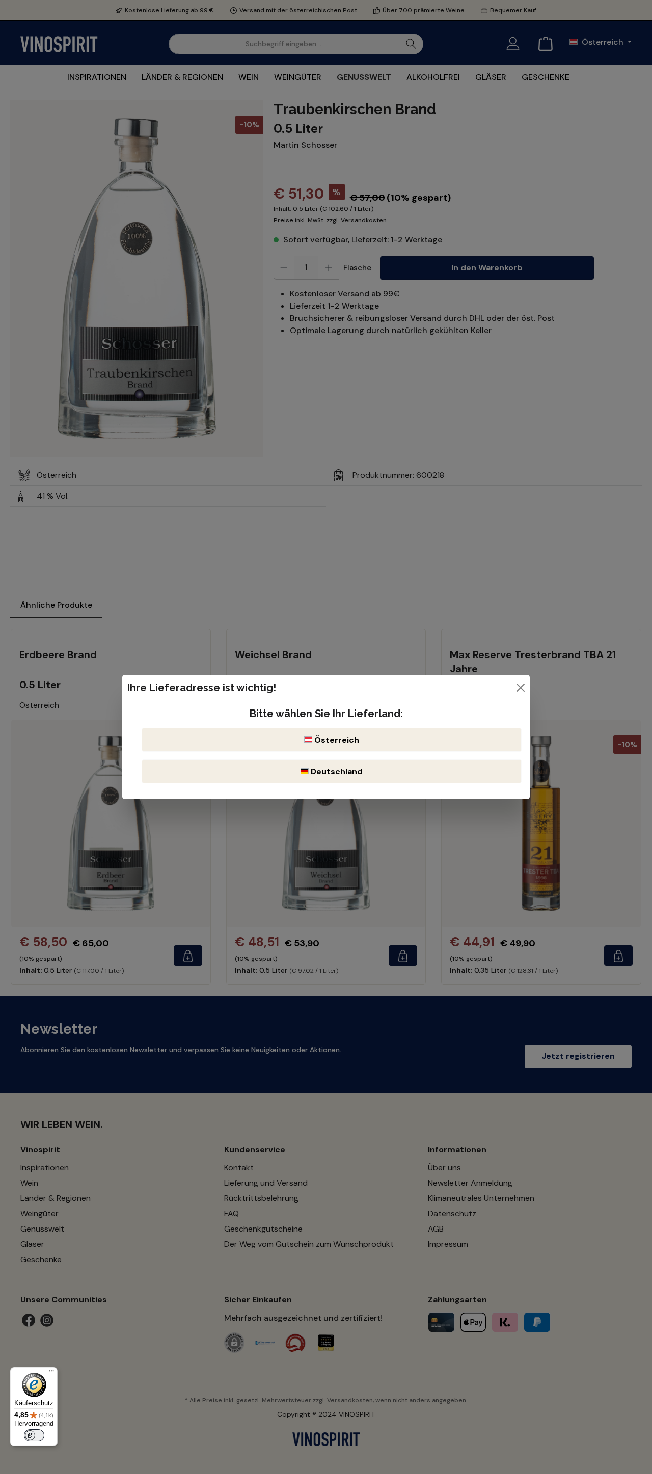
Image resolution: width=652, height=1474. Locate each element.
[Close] (520, 687)
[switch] (34, 1435)
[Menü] (51, 1373)
